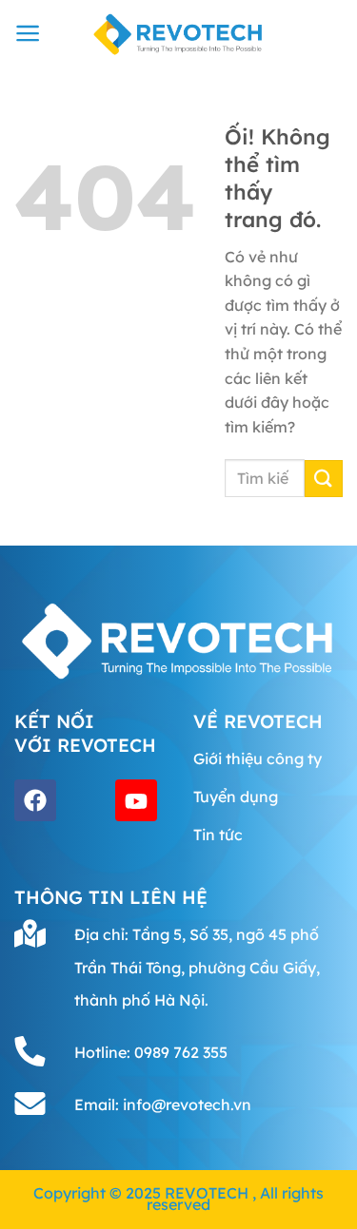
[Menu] (28, 33)
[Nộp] (324, 478)
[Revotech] (178, 33)
